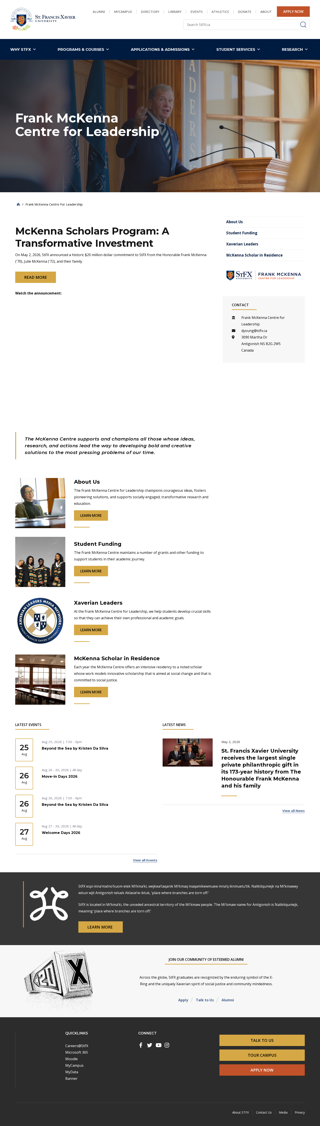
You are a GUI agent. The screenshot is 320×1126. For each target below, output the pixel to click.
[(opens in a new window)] (140, 1045)
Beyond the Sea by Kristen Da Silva (75, 748)
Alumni (228, 1000)
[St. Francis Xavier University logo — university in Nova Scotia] (43, 19)
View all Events (145, 860)
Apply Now (293, 11)
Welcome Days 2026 (61, 833)
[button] (24, 49)
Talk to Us (205, 1000)
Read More (35, 277)
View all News (293, 810)
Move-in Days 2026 (59, 776)
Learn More (100, 927)
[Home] (18, 204)
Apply (183, 1000)
